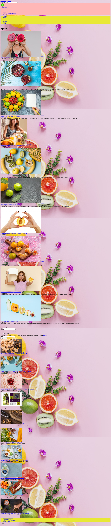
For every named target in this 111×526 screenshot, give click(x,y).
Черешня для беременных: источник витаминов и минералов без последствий (18, 389)
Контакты (5, 14)
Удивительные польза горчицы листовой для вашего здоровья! (14, 460)
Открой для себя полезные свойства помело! (10, 204)
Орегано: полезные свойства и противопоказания (11, 442)
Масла (4, 18)
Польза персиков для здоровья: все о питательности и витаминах (15, 233)
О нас (4, 12)
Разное (4, 23)
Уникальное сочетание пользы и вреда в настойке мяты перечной (15, 513)
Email (2, 329)
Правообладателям (7, 519)
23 (7, 325)
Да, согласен (7, 333)
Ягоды (4, 22)
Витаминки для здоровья (6, 7)
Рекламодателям (6, 521)
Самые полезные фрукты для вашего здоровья (11, 174)
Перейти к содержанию (6, 1)
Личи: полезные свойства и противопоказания (11, 292)
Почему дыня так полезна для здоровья (9, 321)
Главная (5, 16)
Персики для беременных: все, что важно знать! (11, 495)
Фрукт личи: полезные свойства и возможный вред (12, 57)
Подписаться (3, 338)
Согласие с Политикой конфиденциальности (11, 330)
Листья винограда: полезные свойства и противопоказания (14, 406)
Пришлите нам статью (8, 518)
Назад (2, 325)
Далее (9, 325)
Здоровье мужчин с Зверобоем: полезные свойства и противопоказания (16, 371)
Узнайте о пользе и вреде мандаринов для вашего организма (14, 262)
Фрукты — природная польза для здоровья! (10, 116)
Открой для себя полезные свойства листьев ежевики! (12, 478)
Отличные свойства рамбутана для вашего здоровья (12, 87)
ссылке (45, 335)
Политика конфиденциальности (10, 13)
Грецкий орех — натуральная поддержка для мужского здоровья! (15, 424)
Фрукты (5, 21)
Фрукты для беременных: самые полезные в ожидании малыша (14, 145)
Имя (2, 328)
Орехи (4, 19)
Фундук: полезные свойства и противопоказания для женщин (14, 353)
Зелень (4, 17)
